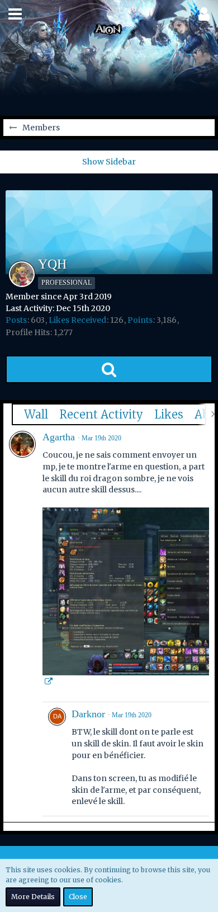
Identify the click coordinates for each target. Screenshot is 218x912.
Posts (16, 320)
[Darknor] (57, 759)
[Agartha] (22, 444)
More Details (33, 896)
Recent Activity (101, 414)
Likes (168, 414)
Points (140, 320)
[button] (15, 14)
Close (78, 896)
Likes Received (77, 320)
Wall (36, 414)
